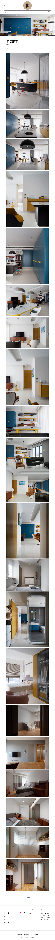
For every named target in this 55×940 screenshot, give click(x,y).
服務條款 (23, 937)
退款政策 (32, 937)
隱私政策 (28, 937)
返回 (28, 897)
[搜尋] (49, 11)
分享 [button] (9, 48)
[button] (4, 5)
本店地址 (31, 913)
